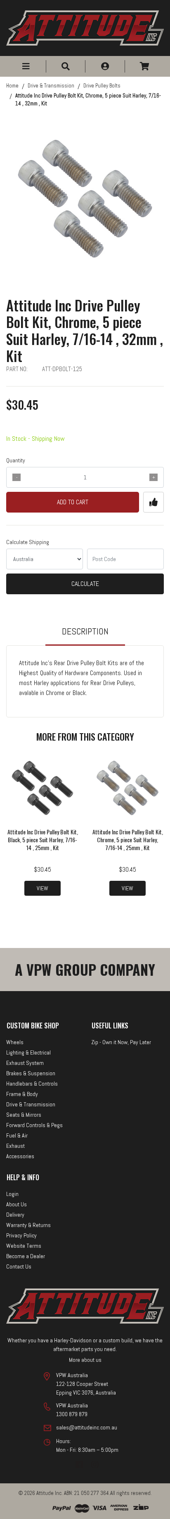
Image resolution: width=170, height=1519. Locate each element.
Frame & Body (22, 1094)
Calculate (85, 583)
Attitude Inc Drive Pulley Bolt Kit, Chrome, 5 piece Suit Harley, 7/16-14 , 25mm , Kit (127, 839)
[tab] (85, 635)
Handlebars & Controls (32, 1083)
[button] (26, 66)
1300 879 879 (71, 1414)
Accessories (20, 1156)
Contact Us (18, 1266)
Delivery (15, 1214)
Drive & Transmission (30, 1104)
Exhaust (15, 1146)
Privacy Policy (21, 1235)
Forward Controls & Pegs (34, 1125)
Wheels (15, 1042)
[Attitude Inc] (85, 27)
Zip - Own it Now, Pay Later (121, 1042)
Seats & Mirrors (23, 1114)
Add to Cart (72, 502)
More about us (85, 1359)
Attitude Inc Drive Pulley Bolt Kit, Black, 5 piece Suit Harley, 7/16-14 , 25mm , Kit (42, 839)
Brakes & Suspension (30, 1073)
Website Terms (23, 1245)
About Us (16, 1204)
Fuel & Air (17, 1135)
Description (85, 631)
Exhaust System (25, 1063)
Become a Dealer (25, 1256)
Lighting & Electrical (28, 1052)
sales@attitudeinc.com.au (86, 1427)
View (42, 888)
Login (12, 1194)
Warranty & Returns (28, 1225)
